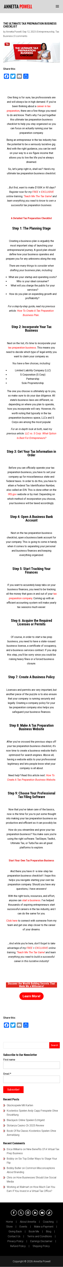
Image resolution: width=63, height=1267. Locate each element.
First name (9, 1059)
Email (7, 1073)
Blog (48, 1231)
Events (23, 1227)
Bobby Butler (14, 1168)
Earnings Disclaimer (41, 1241)
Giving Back (15, 1231)
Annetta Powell (13, 31)
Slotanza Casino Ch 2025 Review (25, 1125)
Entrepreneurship (45, 31)
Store (9, 1227)
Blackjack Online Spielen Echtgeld (26, 1120)
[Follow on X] (21, 1213)
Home (9, 1222)
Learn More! (31, 996)
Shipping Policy (41, 1246)
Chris (9, 1177)
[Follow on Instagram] (28, 1213)
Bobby (10, 1158)
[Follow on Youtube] (42, 1213)
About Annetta (28, 1222)
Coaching (48, 1222)
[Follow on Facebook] (14, 1213)
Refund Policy (18, 1246)
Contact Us (14, 1236)
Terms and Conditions (39, 1236)
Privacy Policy (15, 1241)
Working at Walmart (18, 1186)
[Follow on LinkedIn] (35, 1213)
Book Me (34, 1231)
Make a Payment (43, 1227)
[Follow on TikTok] (49, 1213)
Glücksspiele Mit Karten (20, 1105)
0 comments (20, 36)
